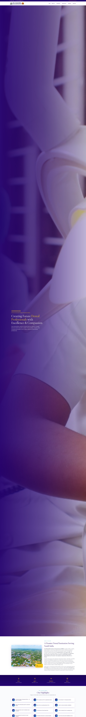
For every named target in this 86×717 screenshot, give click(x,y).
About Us (53, 3)
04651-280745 (12, 0)
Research (74, 3)
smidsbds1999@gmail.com (19, 0)
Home (49, 3)
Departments (64, 3)
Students (69, 3)
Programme (58, 3)
